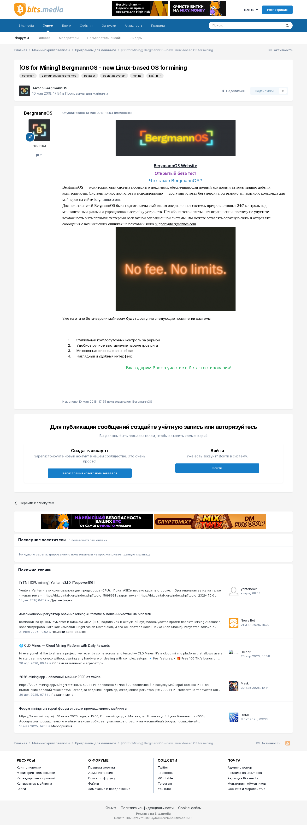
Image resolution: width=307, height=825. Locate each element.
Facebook (165, 773)
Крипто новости (29, 767)
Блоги (66, 25)
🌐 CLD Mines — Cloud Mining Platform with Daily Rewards (64, 645)
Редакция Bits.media (243, 778)
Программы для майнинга (86, 93)
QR (189, 818)
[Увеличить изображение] (176, 138)
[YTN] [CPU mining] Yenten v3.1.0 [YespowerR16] (57, 583)
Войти (250, 10)
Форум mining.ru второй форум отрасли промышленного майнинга (73, 708)
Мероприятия (61, 726)
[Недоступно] (176, 268)
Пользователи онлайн (104, 38)
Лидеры (136, 38)
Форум (47, 25)
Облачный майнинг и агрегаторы (78, 663)
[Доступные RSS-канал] (288, 743)
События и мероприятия (246, 789)
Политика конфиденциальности (147, 808)
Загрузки (109, 25)
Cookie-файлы (189, 808)
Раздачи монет (63, 694)
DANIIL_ (246, 715)
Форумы (22, 38)
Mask (245, 683)
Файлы (93, 783)
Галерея (44, 38)
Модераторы (69, 38)
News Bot (248, 620)
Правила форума (101, 767)
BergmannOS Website (175, 166)
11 (40, 155)
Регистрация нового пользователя (90, 473)
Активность (133, 25)
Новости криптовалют (69, 632)
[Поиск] (287, 25)
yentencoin (249, 589)
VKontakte (165, 778)
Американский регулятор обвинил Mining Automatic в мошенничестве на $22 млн (85, 614)
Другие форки (61, 600)
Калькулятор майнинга (34, 783)
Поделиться (234, 91)
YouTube (164, 789)
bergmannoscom (107, 199)
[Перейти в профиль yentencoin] (233, 591)
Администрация (100, 773)
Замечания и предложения (109, 789)
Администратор (240, 767)
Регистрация (277, 10)
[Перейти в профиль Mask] (233, 686)
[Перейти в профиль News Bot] (233, 623)
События (86, 25)
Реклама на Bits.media (245, 773)
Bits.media (26, 25)
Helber (246, 652)
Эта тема (269, 25)
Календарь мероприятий (36, 778)
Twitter (163, 767)
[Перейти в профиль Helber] (233, 654)
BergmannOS (55, 88)
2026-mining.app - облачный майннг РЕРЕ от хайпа (59, 677)
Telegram (165, 783)
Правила (158, 25)
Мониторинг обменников (36, 773)
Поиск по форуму (101, 778)
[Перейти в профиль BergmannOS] (24, 91)
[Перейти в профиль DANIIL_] (233, 717)
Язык (110, 808)
